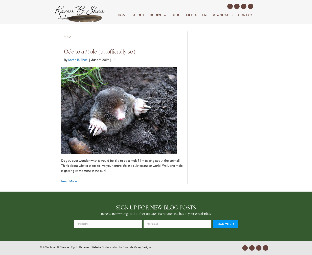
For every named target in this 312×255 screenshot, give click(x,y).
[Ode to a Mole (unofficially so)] (119, 111)
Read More (69, 181)
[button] (230, 6)
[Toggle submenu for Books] (165, 15)
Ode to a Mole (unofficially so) (99, 52)
